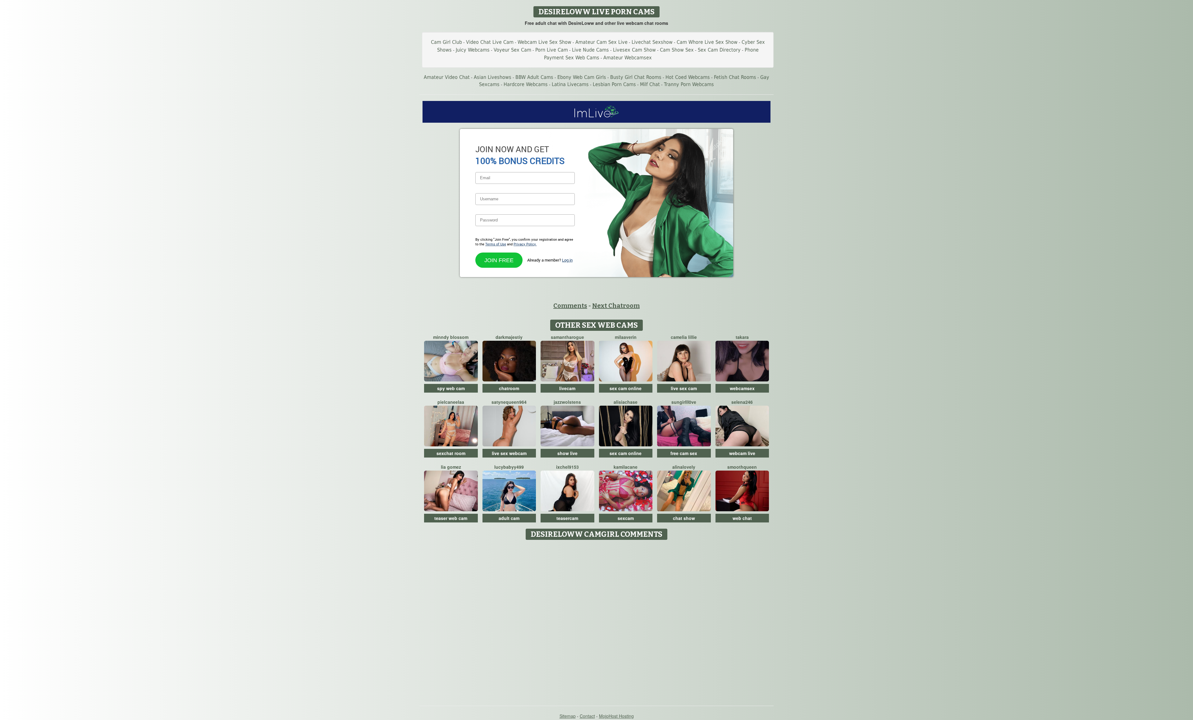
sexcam (626, 518)
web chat (742, 518)
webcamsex (742, 388)
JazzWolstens (567, 402)
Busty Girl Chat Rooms (635, 77)
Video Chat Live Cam (490, 42)
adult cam (509, 518)
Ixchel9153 (567, 467)
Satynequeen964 (509, 402)
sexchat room (451, 453)
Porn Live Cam (551, 50)
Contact (587, 716)
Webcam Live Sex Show (544, 42)
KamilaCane (626, 467)
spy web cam (451, 388)
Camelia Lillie (684, 337)
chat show (684, 518)
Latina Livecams (570, 84)
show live (567, 453)
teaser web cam (450, 518)
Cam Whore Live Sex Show (707, 42)
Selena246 (742, 402)
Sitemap (568, 716)
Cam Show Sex (677, 50)
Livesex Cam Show (634, 50)
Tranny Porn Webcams (689, 84)
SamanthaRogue (567, 337)
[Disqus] (596, 620)
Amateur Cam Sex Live (601, 42)
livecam (567, 388)
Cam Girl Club (446, 42)
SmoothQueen (742, 467)
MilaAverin (626, 337)
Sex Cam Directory (719, 50)
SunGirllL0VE (683, 402)
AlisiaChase (626, 402)
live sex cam (684, 388)
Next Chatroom (616, 305)
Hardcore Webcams (526, 84)
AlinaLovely (683, 467)
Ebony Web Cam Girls (581, 77)
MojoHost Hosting (616, 716)
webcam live (742, 453)
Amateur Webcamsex (627, 58)
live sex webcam (509, 453)
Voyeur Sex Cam (512, 50)
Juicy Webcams (473, 50)
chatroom (509, 388)
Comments (570, 305)
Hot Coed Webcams (687, 77)
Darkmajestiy (509, 337)
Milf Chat (650, 84)
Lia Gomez (451, 467)
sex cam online (626, 388)
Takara (742, 337)
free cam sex (683, 453)
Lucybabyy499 (509, 467)
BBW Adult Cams (534, 77)
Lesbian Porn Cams (614, 84)
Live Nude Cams (590, 50)
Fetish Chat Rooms (735, 77)
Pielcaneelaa (450, 402)
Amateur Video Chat (447, 77)
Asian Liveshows (492, 77)
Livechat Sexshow (652, 42)
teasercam (567, 518)
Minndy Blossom (451, 337)
